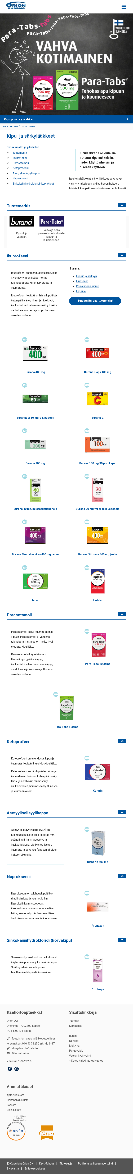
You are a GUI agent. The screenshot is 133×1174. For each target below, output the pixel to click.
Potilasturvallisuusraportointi (95, 1163)
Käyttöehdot (46, 1163)
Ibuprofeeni (19, 158)
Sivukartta (13, 1168)
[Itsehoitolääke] (24, 339)
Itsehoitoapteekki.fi (25, 1012)
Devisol (73, 1040)
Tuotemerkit (19, 152)
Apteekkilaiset (15, 1095)
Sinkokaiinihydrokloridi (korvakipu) (33, 183)
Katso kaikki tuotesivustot (87, 1060)
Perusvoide (76, 1050)
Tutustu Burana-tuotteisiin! (95, 300)
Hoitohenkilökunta (17, 1100)
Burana (73, 1035)
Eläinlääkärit (14, 1110)
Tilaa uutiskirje (20, 1053)
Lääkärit (11, 1105)
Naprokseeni (20, 178)
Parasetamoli (20, 163)
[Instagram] (17, 1069)
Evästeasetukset (34, 1168)
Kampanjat (75, 1025)
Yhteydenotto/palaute (25, 1048)
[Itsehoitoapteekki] (16, 5)
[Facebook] (10, 1069)
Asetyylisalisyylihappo (26, 173)
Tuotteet (74, 1020)
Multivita (74, 1045)
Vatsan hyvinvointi (80, 1055)
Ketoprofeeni (20, 168)
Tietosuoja (66, 1163)
